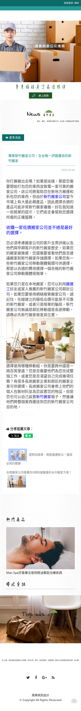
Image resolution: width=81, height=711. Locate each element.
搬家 (43, 121)
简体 (76, 3)
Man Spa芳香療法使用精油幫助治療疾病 (40, 548)
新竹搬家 (43, 397)
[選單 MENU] (4, 13)
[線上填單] (40, 95)
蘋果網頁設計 (40, 695)
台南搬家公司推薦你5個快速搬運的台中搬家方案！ (39, 472)
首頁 (38, 121)
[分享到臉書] (36, 677)
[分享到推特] (28, 677)
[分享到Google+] (44, 677)
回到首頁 (68, 3)
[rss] (53, 677)
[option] (40, 51)
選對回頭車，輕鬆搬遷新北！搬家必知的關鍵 (39, 459)
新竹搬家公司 (55, 197)
